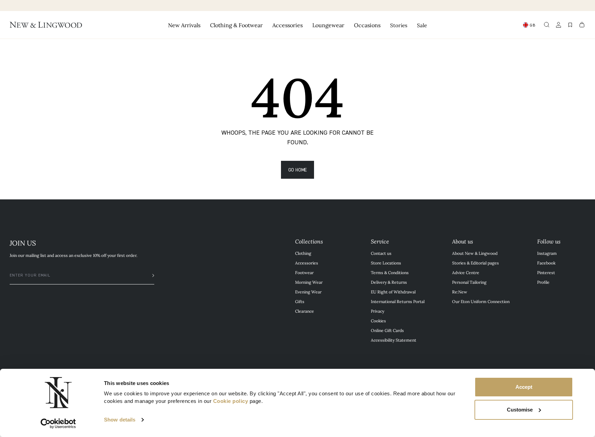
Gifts (299, 301)
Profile (543, 282)
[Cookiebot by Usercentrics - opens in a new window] (58, 423)
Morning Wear (309, 282)
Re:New (459, 291)
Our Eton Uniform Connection (481, 301)
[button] (546, 24)
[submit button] (149, 275)
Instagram (547, 253)
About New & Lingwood (475, 253)
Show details (119, 420)
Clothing (303, 253)
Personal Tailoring (469, 282)
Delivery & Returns (389, 282)
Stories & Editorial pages (475, 263)
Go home (297, 170)
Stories (398, 25)
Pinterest (546, 272)
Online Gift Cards (387, 330)
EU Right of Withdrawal (393, 291)
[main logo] (46, 25)
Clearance (304, 311)
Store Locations (386, 263)
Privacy (377, 311)
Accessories (306, 263)
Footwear (304, 272)
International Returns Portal (398, 301)
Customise (520, 410)
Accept (523, 387)
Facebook (546, 263)
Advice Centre (465, 272)
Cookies (378, 320)
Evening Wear (308, 291)
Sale (422, 25)
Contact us (381, 253)
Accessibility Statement (393, 340)
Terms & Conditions (390, 272)
